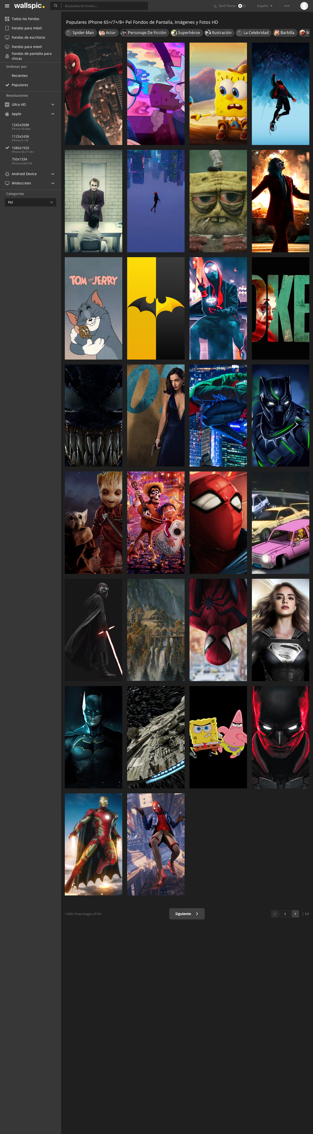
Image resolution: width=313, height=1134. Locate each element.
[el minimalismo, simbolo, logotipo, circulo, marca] (156, 308)
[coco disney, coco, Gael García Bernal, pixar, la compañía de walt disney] (156, 522)
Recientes (20, 75)
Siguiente (183, 913)
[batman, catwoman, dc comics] (280, 737)
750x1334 (19, 159)
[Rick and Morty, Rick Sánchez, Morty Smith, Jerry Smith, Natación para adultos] (156, 94)
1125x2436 (20, 136)
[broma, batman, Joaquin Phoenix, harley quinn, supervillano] (93, 201)
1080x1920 (20, 148)
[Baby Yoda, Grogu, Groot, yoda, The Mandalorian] (93, 522)
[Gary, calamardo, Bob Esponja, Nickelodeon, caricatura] (218, 94)
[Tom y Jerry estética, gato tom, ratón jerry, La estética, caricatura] (93, 308)
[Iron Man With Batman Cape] (93, 844)
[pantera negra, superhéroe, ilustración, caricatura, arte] (280, 415)
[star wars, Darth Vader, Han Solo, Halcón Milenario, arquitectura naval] (156, 737)
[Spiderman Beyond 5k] (218, 630)
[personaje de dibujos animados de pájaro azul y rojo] (218, 737)
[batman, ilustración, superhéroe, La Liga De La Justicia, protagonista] (93, 737)
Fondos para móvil (27, 28)
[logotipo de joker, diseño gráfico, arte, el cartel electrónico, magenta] (280, 308)
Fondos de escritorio (28, 37)
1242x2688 (20, 125)
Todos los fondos (25, 18)
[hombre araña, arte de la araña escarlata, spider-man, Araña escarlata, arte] (218, 522)
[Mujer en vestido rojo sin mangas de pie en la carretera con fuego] (280, 201)
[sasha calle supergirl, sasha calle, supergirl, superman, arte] (280, 630)
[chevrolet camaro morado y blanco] (280, 522)
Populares (20, 85)
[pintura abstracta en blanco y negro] (93, 415)
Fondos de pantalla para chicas (32, 56)
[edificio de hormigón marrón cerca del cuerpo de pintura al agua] (156, 630)
